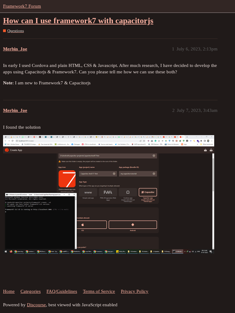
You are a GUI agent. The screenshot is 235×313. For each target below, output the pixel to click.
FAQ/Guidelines (62, 291)
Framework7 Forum (22, 6)
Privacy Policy (134, 291)
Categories (31, 291)
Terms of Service (99, 291)
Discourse (36, 304)
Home (9, 291)
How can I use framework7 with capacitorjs (78, 20)
